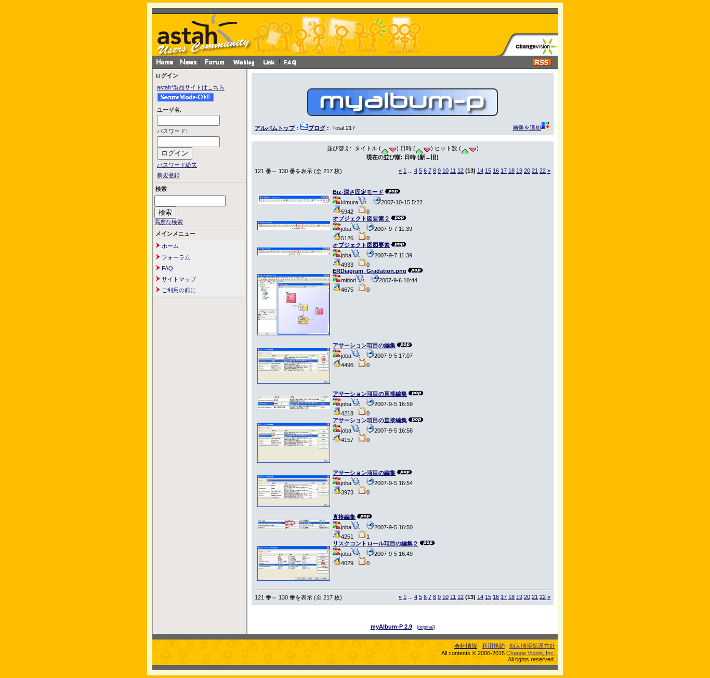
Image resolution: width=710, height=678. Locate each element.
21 (535, 170)
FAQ (166, 268)
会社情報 (465, 646)
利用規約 (493, 646)
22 (543, 170)
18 (511, 170)
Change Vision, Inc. (530, 653)
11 (453, 170)
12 (460, 170)
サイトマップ (178, 279)
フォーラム (175, 257)
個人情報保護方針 (532, 646)
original (425, 627)
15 (488, 170)
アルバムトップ (275, 128)
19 (519, 170)
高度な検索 (168, 222)
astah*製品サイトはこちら (191, 87)
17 (504, 170)
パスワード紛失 (177, 165)
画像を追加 (526, 127)
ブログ (316, 128)
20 (527, 170)
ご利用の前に (178, 290)
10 (445, 170)
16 (496, 170)
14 (480, 170)
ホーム (169, 246)
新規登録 (168, 175)
